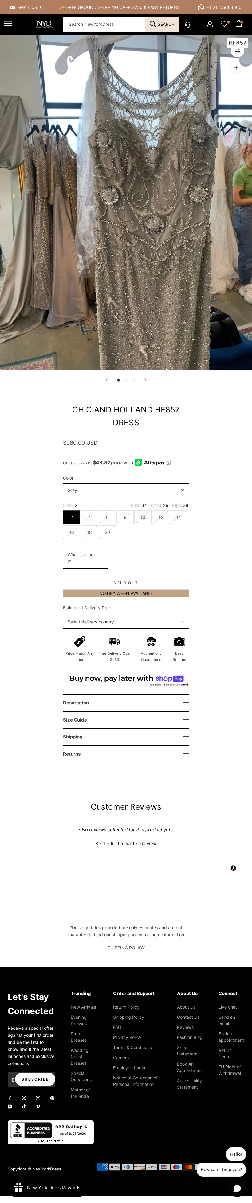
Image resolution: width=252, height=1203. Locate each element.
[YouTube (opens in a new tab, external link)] (10, 1105)
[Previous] (107, 379)
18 (89, 532)
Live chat (228, 1007)
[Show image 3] (133, 380)
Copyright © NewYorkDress (34, 1169)
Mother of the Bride (80, 1093)
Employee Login (129, 1067)
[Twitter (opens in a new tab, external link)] (24, 1097)
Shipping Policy (128, 1017)
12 (161, 517)
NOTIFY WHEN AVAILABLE (126, 593)
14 (178, 517)
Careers (121, 1057)
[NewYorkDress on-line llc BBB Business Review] (51, 1123)
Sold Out (125, 582)
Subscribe (35, 1079)
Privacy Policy (127, 1037)
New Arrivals (83, 1007)
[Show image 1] (118, 380)
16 (71, 532)
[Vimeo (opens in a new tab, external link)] (38, 1105)
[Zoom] (236, 67)
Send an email (227, 1020)
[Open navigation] (8, 23)
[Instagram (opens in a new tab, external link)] (38, 1097)
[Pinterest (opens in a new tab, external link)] (52, 1097)
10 (142, 517)
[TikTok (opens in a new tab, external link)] (24, 1105)
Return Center (225, 1053)
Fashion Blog (190, 1037)
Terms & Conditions (132, 1047)
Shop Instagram (187, 1050)
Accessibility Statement (189, 1084)
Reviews (185, 1027)
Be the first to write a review (126, 843)
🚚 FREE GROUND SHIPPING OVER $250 (102, 7)
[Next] (145, 379)
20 (107, 532)
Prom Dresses (79, 1037)
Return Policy (126, 1007)
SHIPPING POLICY (126, 947)
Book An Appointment (190, 1067)
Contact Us (188, 1017)
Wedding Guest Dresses (80, 1057)
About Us (186, 1007)
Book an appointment (231, 1037)
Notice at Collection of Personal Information (135, 1081)
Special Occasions (81, 1076)
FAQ (117, 1027)
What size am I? (81, 558)
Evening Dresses (79, 1020)
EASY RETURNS (164, 7)
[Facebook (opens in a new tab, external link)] (10, 1097)
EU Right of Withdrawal (230, 1070)
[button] (126, 843)
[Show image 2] (126, 380)
